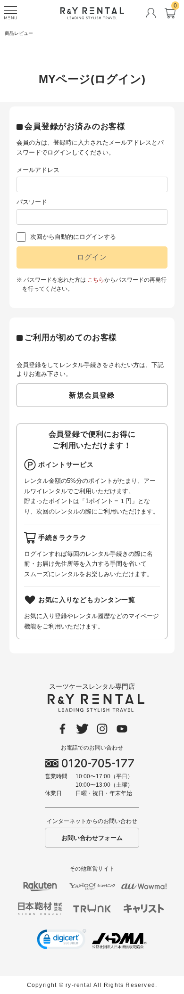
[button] (61, 941)
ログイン (92, 257)
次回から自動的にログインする (73, 236)
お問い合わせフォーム (92, 837)
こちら (95, 280)
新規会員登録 (92, 395)
